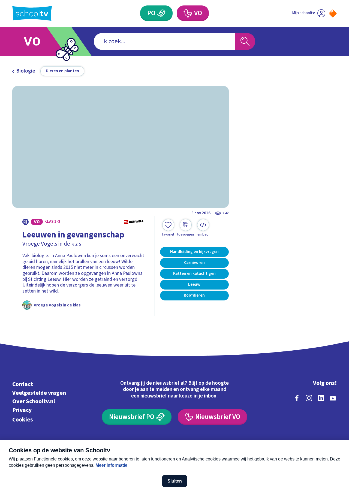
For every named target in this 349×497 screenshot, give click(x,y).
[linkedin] (321, 398)
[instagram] (309, 398)
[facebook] (297, 398)
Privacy (22, 410)
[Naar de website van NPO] (333, 13)
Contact (22, 384)
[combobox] (164, 41)
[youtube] (333, 398)
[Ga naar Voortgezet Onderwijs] (38, 41)
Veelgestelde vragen (39, 393)
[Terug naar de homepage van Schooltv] (32, 13)
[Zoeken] (245, 41)
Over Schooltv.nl (33, 401)
